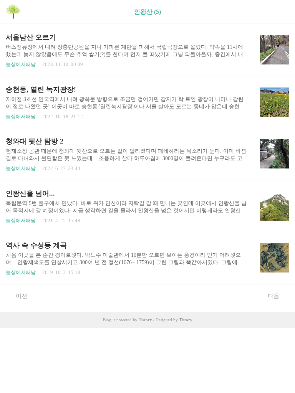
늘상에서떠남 (21, 64)
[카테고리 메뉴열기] (281, 11)
